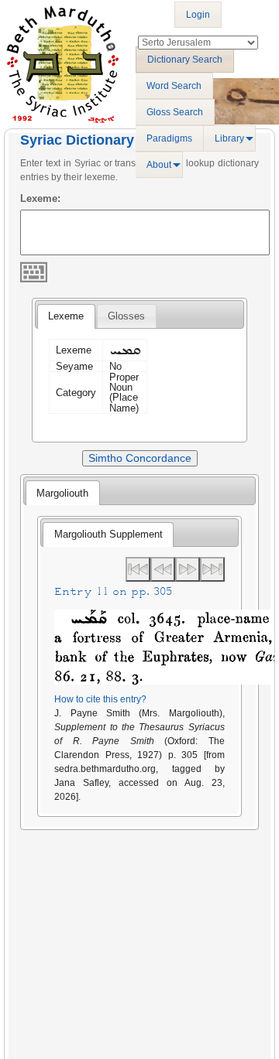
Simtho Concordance (139, 458)
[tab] (66, 316)
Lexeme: (40, 198)
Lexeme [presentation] (66, 316)
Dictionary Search (184, 59)
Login (198, 14)
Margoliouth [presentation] (62, 493)
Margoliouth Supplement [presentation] (108, 534)
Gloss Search (174, 112)
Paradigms (169, 138)
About (158, 164)
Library (229, 138)
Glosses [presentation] (126, 316)
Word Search (174, 85)
